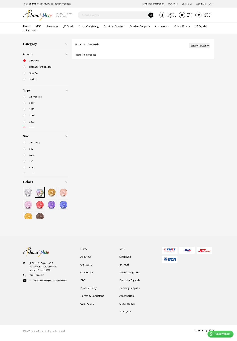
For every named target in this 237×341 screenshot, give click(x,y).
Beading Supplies (129, 288)
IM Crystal (125, 311)
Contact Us (87, 272)
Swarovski (93, 44)
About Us (85, 256)
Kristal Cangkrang (129, 272)
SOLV (211, 330)
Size (26, 136)
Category (30, 43)
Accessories (126, 295)
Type (27, 90)
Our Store (86, 264)
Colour (28, 181)
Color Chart (87, 303)
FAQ (82, 280)
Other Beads (127, 303)
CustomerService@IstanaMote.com (48, 280)
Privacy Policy (88, 288)
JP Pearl (124, 264)
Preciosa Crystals (129, 280)
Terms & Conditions (92, 295)
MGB (122, 249)
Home (78, 44)
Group (27, 54)
